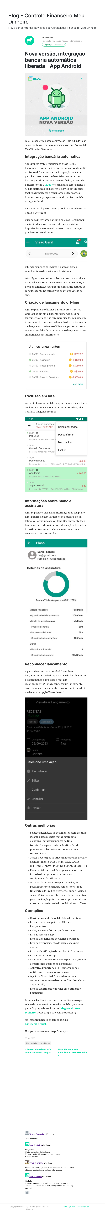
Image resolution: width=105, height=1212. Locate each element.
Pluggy (49, 184)
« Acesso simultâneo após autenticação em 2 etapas (38, 1051)
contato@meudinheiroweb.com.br (75, 1207)
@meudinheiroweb (35, 1024)
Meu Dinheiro (47, 37)
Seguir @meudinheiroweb (54, 45)
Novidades (45, 1043)
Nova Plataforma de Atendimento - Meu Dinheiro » (72, 1052)
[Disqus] (50, 1095)
